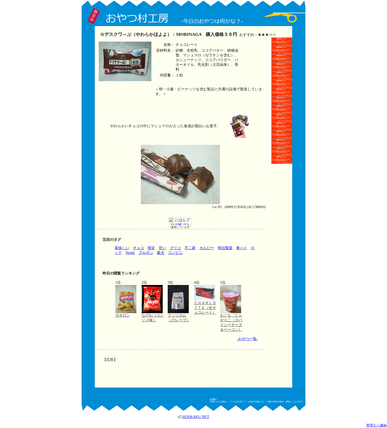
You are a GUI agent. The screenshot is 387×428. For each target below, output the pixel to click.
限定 (151, 248)
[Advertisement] (179, 371)
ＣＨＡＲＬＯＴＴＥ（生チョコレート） (205, 307)
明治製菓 (225, 248)
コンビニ (175, 253)
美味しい (122, 248)
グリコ (175, 248)
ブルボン (145, 253)
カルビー (206, 248)
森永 (160, 253)
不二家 (190, 248)
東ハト (241, 248)
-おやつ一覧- (247, 339)
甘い (162, 248)
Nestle (130, 253)
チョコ (138, 248)
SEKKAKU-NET (196, 417)
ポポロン (122, 315)
